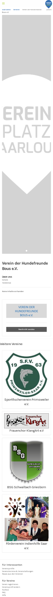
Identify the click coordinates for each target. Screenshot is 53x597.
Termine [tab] (6, 283)
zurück (49, 9)
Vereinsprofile (8, 568)
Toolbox (5, 590)
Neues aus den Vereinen (12, 574)
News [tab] (5, 280)
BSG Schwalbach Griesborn (26, 487)
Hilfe (4, 595)
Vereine (16, 9)
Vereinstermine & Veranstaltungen (17, 571)
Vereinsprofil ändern (11, 587)
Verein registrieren (10, 584)
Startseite (6, 9)
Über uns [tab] (7, 277)
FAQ (3, 592)
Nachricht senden (26, 329)
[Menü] (3, 3)
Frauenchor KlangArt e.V (26, 430)
